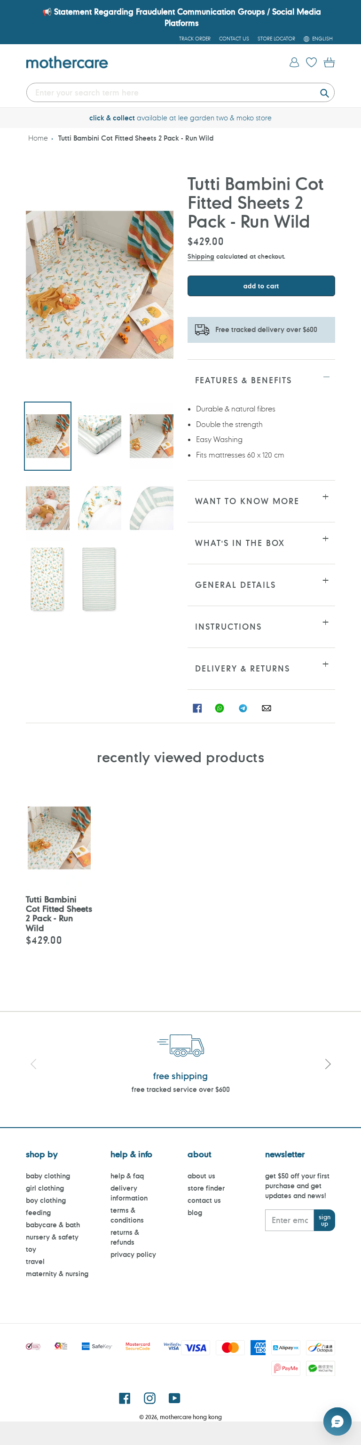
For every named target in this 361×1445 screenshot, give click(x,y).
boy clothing (46, 1200)
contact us (204, 1200)
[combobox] (180, 92)
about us (201, 1175)
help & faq (127, 1175)
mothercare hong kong (191, 1417)
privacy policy (133, 1254)
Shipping (201, 256)
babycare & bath (53, 1224)
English (322, 38)
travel (35, 1261)
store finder (206, 1188)
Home (38, 138)
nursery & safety (52, 1236)
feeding (38, 1212)
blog (195, 1212)
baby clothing (48, 1175)
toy (31, 1249)
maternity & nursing (57, 1273)
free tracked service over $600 (181, 1089)
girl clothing (45, 1188)
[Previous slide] (33, 1065)
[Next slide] (327, 1065)
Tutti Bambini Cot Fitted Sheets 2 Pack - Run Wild (135, 138)
